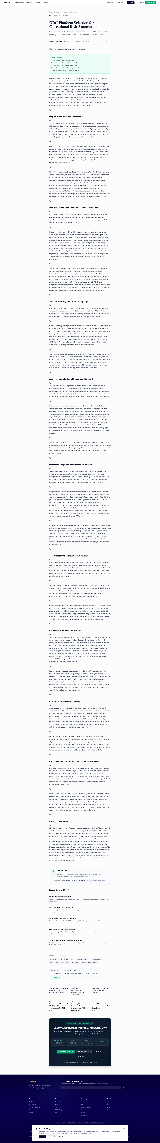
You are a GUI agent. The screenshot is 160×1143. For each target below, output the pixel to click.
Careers (83, 1110)
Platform (28, 2)
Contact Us (98, 1051)
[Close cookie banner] (124, 1129)
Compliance (32, 1110)
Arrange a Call (85, 1051)
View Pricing (80, 1056)
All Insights (55, 977)
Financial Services (60, 1102)
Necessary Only (52, 1136)
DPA (108, 1107)
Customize (64, 1136)
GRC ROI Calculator (91, 973)
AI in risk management (96, 959)
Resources (110, 2)
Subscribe (126, 1087)
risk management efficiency (89, 962)
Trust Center (110, 1110)
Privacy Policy (81, 1133)
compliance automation (66, 959)
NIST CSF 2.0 (65, 962)
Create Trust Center (65, 1051)
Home (50, 12)
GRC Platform (56, 973)
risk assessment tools (82, 959)
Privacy (109, 1104)
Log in (142, 2)
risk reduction (54, 959)
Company (120, 2)
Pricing (46, 2)
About (83, 1102)
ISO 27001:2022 (54, 962)
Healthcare (58, 1104)
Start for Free (151, 2)
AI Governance (19, 2)
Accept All (42, 1136)
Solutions (37, 2)
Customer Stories (86, 1107)
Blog (55, 12)
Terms (109, 1102)
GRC (58, 12)
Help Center (84, 1115)
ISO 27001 (58, 1112)
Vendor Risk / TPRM (34, 1107)
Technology (58, 1107)
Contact (83, 1112)
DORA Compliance (60, 1110)
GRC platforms (75, 962)
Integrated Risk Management (72, 973)
